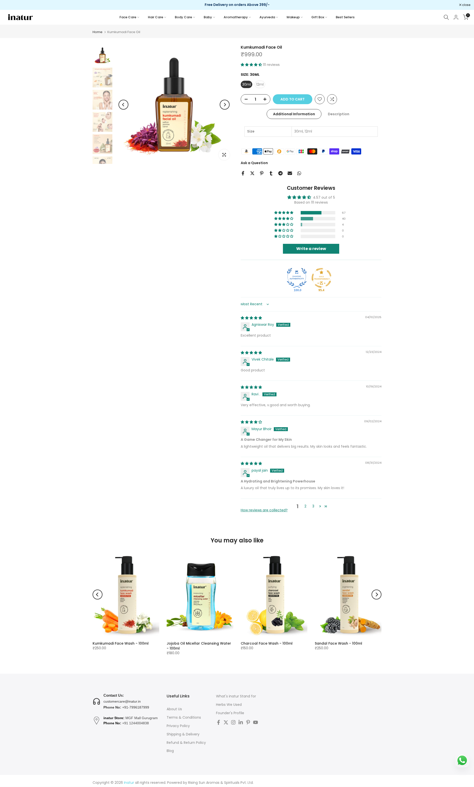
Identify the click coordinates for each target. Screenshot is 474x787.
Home (97, 32)
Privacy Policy (178, 726)
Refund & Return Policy (186, 742)
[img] (251, 317)
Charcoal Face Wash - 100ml (267, 643)
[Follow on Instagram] (233, 722)
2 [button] (305, 506)
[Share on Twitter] (252, 173)
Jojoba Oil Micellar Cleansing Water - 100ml (199, 646)
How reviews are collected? (264, 510)
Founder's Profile (230, 713)
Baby (208, 17)
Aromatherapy (236, 17)
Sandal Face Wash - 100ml (338, 643)
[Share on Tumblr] (271, 173)
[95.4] (321, 278)
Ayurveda (267, 17)
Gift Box (317, 17)
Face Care (127, 17)
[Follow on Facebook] (218, 722)
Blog (170, 751)
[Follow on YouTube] (255, 722)
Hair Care (155, 17)
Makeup (293, 17)
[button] (252, 64)
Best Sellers (345, 17)
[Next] (225, 105)
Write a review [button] (311, 248)
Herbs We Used (229, 704)
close (10, 4)
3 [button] (313, 506)
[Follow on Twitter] (225, 722)
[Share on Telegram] (280, 173)
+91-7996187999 (135, 707)
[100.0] (297, 278)
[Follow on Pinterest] (248, 722)
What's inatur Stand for (236, 696)
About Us (174, 709)
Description (338, 114)
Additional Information (294, 114)
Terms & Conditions (184, 717)
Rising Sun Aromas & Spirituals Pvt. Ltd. (221, 782)
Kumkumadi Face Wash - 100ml (121, 643)
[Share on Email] (290, 173)
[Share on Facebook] (243, 173)
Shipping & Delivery (183, 734)
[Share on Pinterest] (261, 173)
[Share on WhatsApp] (299, 173)
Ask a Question (254, 162)
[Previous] (123, 105)
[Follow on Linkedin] (240, 722)
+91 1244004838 (135, 723)
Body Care (183, 17)
